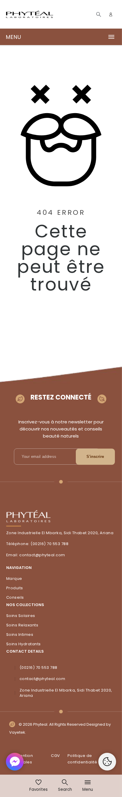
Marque (14, 578)
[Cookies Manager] (107, 761)
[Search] (98, 14)
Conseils (15, 597)
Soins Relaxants (22, 625)
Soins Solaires (20, 615)
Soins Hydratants (23, 644)
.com (60, 555)
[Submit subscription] (95, 456)
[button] (61, 37)
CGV (55, 755)
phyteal (47, 555)
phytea (46, 679)
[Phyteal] (29, 14)
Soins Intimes (19, 634)
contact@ (29, 555)
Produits (14, 588)
